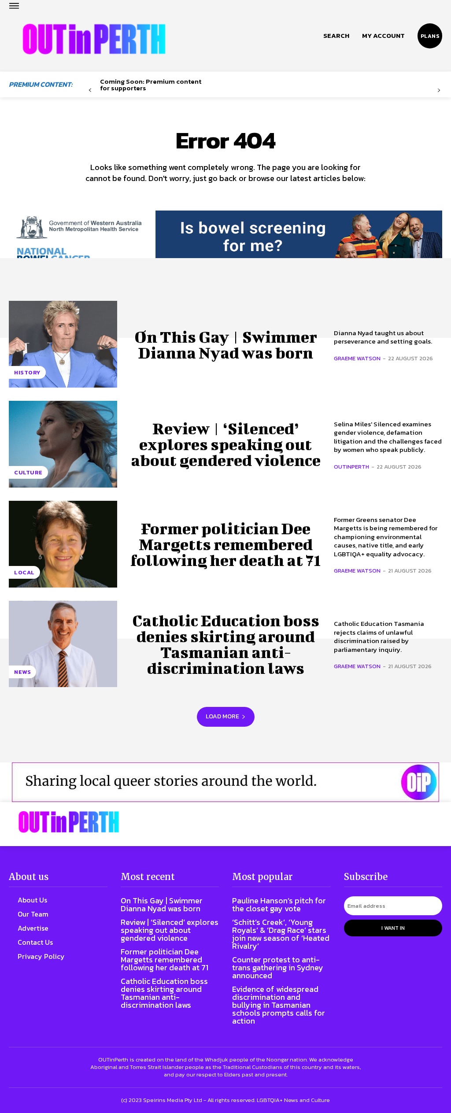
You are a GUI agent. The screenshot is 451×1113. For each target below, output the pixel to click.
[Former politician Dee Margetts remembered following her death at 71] (63, 544)
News (22, 672)
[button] (336, 35)
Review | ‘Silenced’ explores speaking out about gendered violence (226, 444)
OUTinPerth (351, 466)
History (27, 372)
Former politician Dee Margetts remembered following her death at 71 (225, 544)
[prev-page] (90, 90)
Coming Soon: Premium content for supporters (150, 84)
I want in (393, 928)
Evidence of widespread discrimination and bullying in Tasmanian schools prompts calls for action (278, 1005)
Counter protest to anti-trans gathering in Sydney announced (277, 967)
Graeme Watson (357, 358)
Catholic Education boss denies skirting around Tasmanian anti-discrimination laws (225, 644)
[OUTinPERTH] (94, 39)
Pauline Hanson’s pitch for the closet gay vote (279, 904)
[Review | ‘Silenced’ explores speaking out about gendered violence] (63, 444)
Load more (222, 716)
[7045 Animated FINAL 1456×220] (225, 243)
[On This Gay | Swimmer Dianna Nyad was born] (63, 344)
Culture (28, 472)
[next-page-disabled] (438, 90)
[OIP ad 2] (225, 782)
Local (24, 572)
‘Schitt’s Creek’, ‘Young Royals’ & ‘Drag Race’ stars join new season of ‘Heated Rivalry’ (280, 934)
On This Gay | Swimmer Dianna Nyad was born (225, 344)
